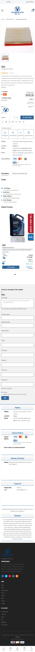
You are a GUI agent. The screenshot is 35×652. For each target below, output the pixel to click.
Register (32, 1)
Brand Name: (5, 331)
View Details (5, 252)
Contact (3, 601)
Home (2, 19)
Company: (4, 350)
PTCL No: (4, 370)
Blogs (2, 598)
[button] (15, 274)
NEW (3, 263)
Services (3, 595)
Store (3, 295)
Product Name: (5, 314)
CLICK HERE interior (10, 19)
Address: (4, 360)
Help (2, 619)
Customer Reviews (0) (19, 173)
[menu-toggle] (2, 10)
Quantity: (3, 117)
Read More (3, 87)
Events (2, 593)
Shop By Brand (4, 590)
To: (2, 292)
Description (5, 173)
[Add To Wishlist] (23, 121)
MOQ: (3, 340)
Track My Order (4, 611)
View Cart (3, 614)
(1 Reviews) (11, 72)
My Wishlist (3, 622)
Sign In (29, 1)
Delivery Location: (6, 388)
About (2, 587)
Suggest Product (29, 135)
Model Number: (5, 322)
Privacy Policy (4, 625)
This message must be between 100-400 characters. (14, 309)
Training (3, 603)
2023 (4, 245)
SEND (5, 398)
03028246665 (5, 561)
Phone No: (4, 380)
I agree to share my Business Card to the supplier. (15, 394)
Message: (4, 297)
